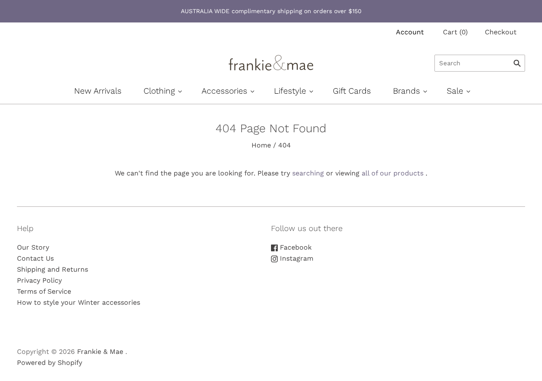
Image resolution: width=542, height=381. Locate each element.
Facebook (295, 247)
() (455, 32)
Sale (455, 91)
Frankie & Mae (100, 352)
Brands (406, 91)
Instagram (295, 258)
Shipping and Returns (52, 269)
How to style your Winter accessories (78, 302)
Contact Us (35, 258)
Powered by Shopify (49, 363)
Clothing (159, 91)
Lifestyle (290, 91)
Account (410, 32)
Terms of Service (44, 291)
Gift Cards (352, 91)
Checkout (501, 32)
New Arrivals (98, 91)
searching (308, 173)
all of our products (392, 173)
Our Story (33, 247)
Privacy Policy (39, 280)
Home (261, 145)
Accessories (224, 91)
